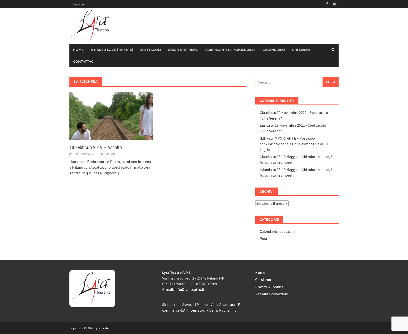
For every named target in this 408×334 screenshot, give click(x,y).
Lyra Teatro (102, 328)
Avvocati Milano (195, 304)
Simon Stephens (183, 49)
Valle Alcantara (223, 304)
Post (264, 238)
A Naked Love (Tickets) (112, 49)
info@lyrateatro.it (189, 289)
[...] (120, 173)
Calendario (274, 49)
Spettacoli (150, 49)
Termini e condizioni (271, 294)
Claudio (110, 154)
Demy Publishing (223, 310)
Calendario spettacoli (277, 231)
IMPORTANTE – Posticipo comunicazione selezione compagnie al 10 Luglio (294, 144)
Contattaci (78, 4)
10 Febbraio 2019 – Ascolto (95, 147)
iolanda (266, 169)
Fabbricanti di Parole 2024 (230, 49)
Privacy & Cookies (269, 286)
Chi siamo (301, 49)
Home (78, 49)
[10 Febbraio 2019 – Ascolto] (111, 115)
